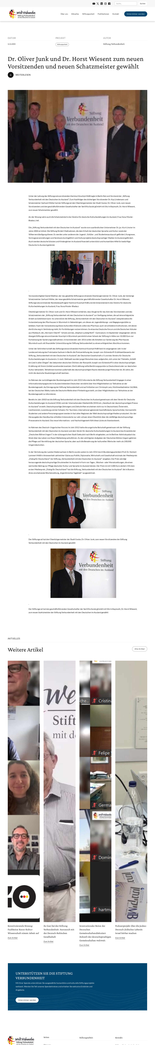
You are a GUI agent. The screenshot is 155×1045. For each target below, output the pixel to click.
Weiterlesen (23, 75)
